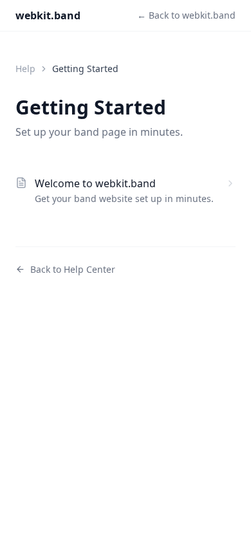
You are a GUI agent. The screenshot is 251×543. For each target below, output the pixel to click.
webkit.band (47, 15)
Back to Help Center (72, 269)
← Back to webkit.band (186, 15)
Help (25, 68)
